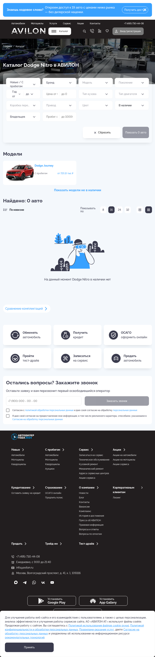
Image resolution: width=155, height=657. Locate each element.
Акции (80, 23)
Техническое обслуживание (94, 459)
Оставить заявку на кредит (26, 493)
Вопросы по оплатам (90, 534)
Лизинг (117, 497)
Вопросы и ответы (89, 529)
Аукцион (49, 468)
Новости (83, 493)
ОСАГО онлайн (53, 493)
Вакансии (84, 506)
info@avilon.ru (24, 567)
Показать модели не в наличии (77, 190)
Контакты (95, 23)
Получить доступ (135, 9)
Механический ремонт (91, 468)
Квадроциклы (18, 464)
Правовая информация (91, 525)
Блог (81, 497)
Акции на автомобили (124, 455)
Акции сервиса (87, 478)
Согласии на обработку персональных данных (37, 419)
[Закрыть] (145, 10)
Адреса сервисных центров (94, 473)
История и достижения (91, 515)
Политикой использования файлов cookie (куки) (98, 625)
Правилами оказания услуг (96, 629)
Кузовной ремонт (88, 464)
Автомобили (18, 23)
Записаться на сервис (91, 455)
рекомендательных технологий (24, 637)
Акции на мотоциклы (124, 459)
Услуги (53, 23)
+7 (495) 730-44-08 (28, 556)
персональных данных (125, 410)
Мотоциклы (37, 23)
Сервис (67, 23)
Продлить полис (54, 497)
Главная (7, 46)
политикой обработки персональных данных (49, 410)
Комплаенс (85, 511)
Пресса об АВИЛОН (90, 520)
